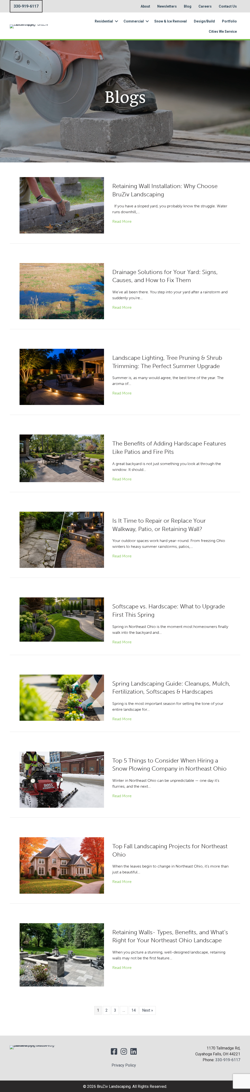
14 (133, 1010)
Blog (187, 6)
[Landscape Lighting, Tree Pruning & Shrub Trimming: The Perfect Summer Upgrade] (62, 376)
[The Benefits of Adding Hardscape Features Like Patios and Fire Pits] (62, 458)
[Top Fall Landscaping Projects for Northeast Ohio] (62, 865)
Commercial (134, 21)
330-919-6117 (227, 1060)
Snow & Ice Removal (170, 21)
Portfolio (229, 21)
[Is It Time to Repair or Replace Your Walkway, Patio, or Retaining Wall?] (62, 539)
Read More (122, 221)
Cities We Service (223, 31)
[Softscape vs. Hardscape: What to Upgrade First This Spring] (62, 619)
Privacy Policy (124, 1065)
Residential (104, 21)
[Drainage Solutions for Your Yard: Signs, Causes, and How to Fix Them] (62, 290)
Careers (205, 6)
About (145, 6)
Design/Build (204, 21)
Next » (147, 1010)
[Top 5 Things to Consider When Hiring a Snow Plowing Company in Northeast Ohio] (62, 779)
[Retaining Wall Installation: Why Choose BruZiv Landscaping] (62, 205)
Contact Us (228, 6)
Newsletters (167, 6)
